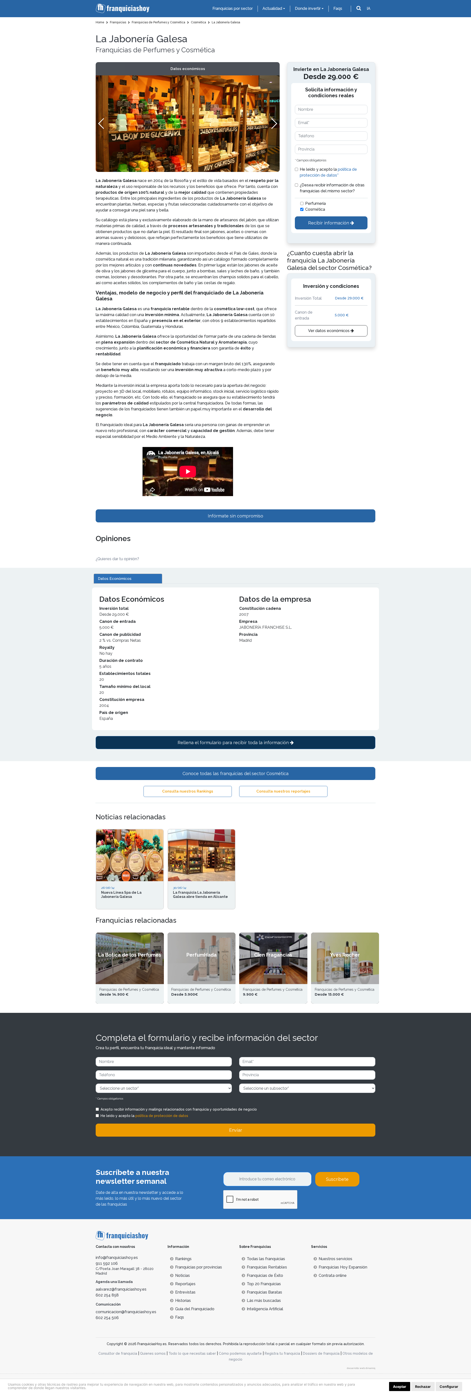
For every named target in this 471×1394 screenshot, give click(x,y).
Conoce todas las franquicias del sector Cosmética (235, 773)
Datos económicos (187, 69)
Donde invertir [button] (308, 8)
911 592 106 (107, 1263)
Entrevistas (185, 1292)
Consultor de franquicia (117, 1353)
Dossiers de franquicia (321, 1353)
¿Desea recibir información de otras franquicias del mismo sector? (332, 188)
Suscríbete (337, 1179)
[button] (274, 123)
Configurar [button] (449, 1386)
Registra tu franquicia (282, 1353)
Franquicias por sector (232, 8)
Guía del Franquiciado (194, 1309)
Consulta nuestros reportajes (283, 791)
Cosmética (315, 209)
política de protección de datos (161, 1116)
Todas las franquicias (266, 1258)
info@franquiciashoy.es (117, 1257)
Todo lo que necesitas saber (192, 1353)
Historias (183, 1300)
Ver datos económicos (329, 330)
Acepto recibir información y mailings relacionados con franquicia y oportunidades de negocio (179, 1109)
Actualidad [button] (272, 8)
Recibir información (329, 222)
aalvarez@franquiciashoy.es (121, 1289)
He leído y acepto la (328, 172)
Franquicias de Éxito (265, 1275)
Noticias (182, 1275)
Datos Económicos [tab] (114, 578)
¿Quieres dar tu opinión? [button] (117, 559)
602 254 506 (107, 1317)
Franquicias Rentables (267, 1267)
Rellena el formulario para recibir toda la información (234, 742)
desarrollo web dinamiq (361, 1368)
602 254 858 (107, 1295)
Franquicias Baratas (264, 1292)
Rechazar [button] (423, 1386)
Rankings (183, 1258)
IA (368, 8)
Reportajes (185, 1284)
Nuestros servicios (335, 1258)
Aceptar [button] (399, 1386)
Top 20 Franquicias (264, 1284)
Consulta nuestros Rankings (187, 791)
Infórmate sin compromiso (235, 515)
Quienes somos (153, 1353)
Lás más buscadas (264, 1300)
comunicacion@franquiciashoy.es (126, 1312)
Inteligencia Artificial (265, 1309)
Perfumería (315, 203)
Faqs (337, 8)
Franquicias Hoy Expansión (343, 1267)
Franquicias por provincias (198, 1267)
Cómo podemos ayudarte (240, 1353)
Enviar (235, 1130)
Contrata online (333, 1275)
